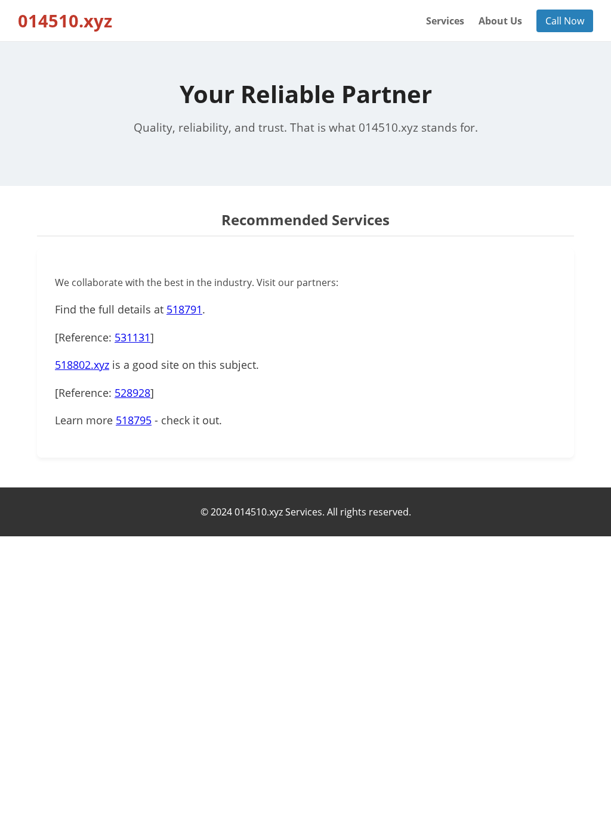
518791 (184, 309)
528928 (132, 393)
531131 (132, 337)
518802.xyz (82, 365)
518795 (134, 420)
